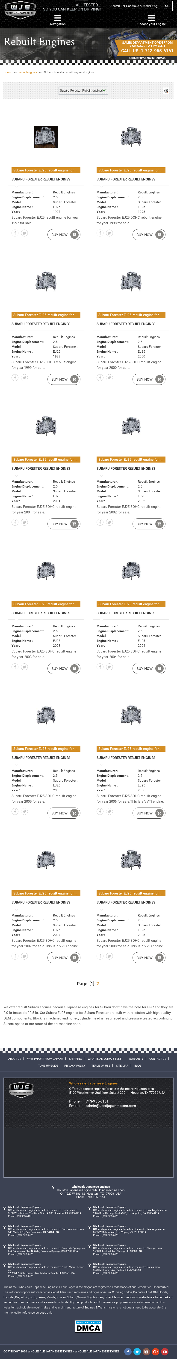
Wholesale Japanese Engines (50, 1351)
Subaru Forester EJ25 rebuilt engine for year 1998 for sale (131, 170)
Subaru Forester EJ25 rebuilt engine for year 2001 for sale (46, 459)
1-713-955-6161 (157, 50)
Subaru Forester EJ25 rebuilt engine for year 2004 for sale (131, 604)
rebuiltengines (28, 72)
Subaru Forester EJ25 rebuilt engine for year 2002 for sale (131, 459)
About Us (14, 1058)
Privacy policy (75, 1065)
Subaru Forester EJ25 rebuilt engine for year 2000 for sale (131, 315)
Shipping (75, 1058)
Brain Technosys (160, 1362)
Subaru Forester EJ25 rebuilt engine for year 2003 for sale (46, 604)
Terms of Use (100, 1065)
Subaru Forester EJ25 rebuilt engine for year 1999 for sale (46, 315)
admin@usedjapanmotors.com (111, 1105)
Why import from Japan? (45, 1058)
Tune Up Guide (48, 1065)
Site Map (122, 1065)
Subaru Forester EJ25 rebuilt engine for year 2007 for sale (46, 893)
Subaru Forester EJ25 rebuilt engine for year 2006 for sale (131, 749)
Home (7, 72)
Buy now (59, 235)
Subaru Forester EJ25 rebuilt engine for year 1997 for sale (46, 170)
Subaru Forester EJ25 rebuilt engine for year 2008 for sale (131, 893)
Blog (137, 1065)
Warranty (136, 1058)
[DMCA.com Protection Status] (88, 1331)
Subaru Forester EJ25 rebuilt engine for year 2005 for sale (46, 749)
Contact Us (157, 1058)
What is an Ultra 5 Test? (105, 1058)
